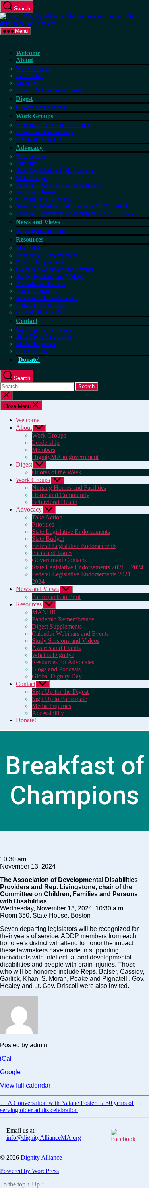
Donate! (29, 359)
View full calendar (25, 1085)
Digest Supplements (41, 262)
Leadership (30, 75)
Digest (24, 98)
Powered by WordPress (29, 1170)
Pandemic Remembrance (47, 255)
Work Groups (33, 68)
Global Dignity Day (41, 312)
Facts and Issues (36, 192)
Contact (26, 320)
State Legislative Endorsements (55, 170)
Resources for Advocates (47, 298)
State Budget (32, 177)
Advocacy (29, 147)
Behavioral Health (39, 139)
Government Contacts (43, 199)
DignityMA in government (49, 90)
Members (27, 82)
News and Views (38, 222)
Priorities (27, 163)
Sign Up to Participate (43, 336)
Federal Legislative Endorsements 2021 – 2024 (75, 213)
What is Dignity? (37, 290)
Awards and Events (40, 283)
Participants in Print (40, 230)
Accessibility (32, 351)
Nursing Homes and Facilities (53, 124)
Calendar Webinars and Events (54, 269)
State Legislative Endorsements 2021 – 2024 (72, 206)
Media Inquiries (35, 343)
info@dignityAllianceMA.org (43, 1137)
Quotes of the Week (41, 107)
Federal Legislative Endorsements (58, 184)
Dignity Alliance (41, 1157)
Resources (29, 239)
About (24, 60)
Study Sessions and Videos (49, 276)
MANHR (28, 248)
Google (10, 1072)
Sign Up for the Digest (44, 329)
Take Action (31, 156)
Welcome (28, 52)
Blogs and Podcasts (40, 305)
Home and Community (45, 131)
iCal (6, 1058)
